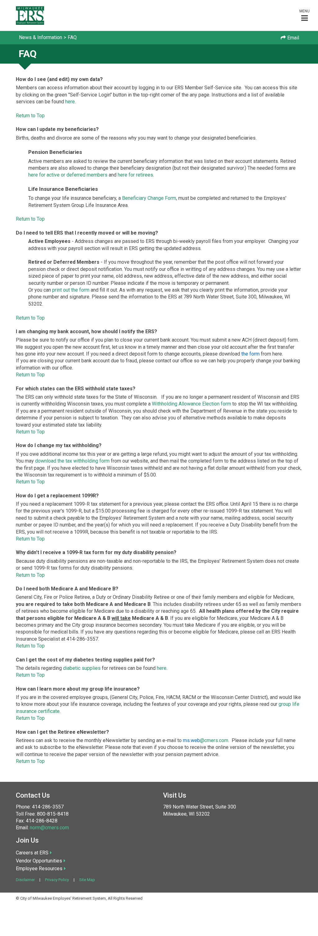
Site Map (87, 879)
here (70, 102)
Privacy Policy (57, 879)
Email (293, 38)
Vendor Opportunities (39, 861)
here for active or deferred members (67, 175)
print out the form (70, 290)
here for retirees (135, 175)
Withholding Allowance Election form (191, 404)
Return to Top (30, 116)
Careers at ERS (32, 853)
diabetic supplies (82, 668)
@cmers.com (205, 740)
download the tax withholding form (72, 461)
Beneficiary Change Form (149, 198)
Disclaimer (25, 879)
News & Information (40, 37)
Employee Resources (39, 868)
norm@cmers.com (49, 828)
